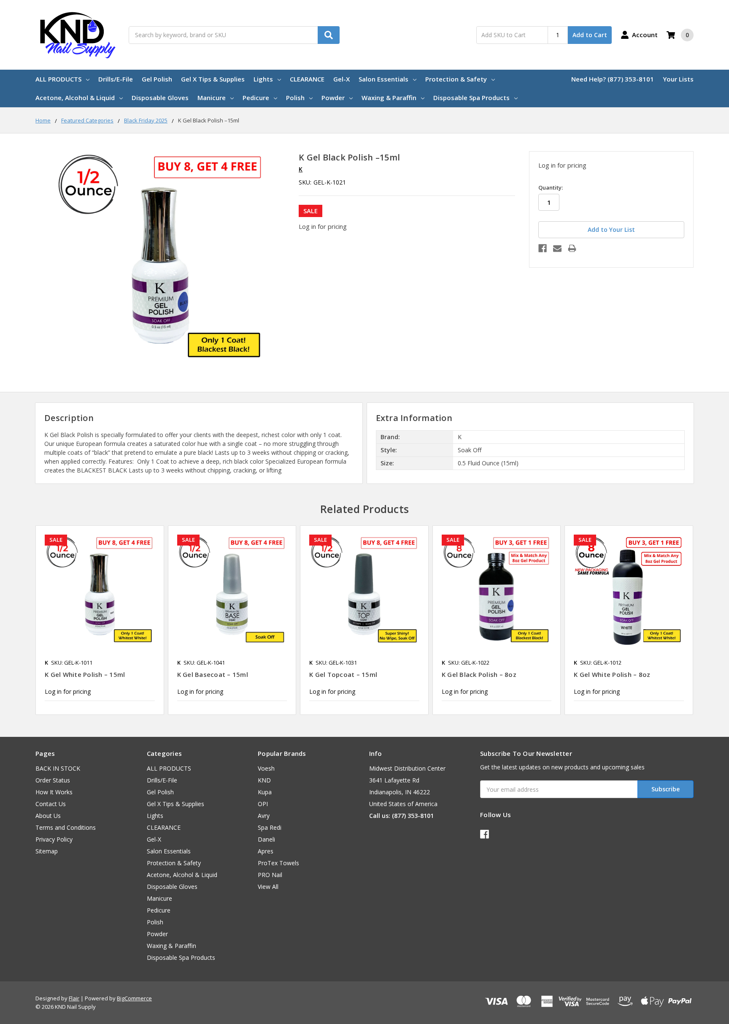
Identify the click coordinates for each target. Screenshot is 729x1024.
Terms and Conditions (65, 827)
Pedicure (256, 97)
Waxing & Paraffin (389, 97)
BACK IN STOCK (57, 768)
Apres (265, 851)
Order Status (52, 780)
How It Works (54, 792)
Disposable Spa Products (471, 97)
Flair (74, 998)
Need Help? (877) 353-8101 (612, 79)
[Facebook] (542, 248)
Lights (263, 79)
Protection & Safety (456, 79)
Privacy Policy (54, 839)
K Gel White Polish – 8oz (612, 674)
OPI (263, 804)
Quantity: (550, 187)
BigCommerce (134, 998)
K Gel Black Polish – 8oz (479, 674)
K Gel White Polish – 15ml (85, 674)
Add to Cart (589, 35)
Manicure (211, 97)
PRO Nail (270, 875)
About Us (48, 816)
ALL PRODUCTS (58, 79)
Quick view (99, 589)
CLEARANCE (307, 79)
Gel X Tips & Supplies (213, 79)
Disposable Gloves (160, 97)
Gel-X (341, 79)
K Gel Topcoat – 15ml (343, 674)
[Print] (572, 248)
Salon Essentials (383, 79)
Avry (264, 816)
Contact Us (50, 804)
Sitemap (46, 851)
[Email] (557, 248)
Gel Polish (157, 79)
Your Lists (678, 79)
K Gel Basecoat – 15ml (212, 674)
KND (264, 780)
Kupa (265, 792)
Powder (333, 97)
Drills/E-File (115, 79)
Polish (295, 97)
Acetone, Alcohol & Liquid (75, 97)
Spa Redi (269, 827)
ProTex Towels (278, 863)
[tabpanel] (99, 620)
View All (268, 887)
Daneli (266, 839)
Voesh (266, 768)
